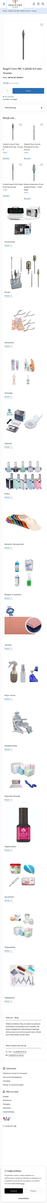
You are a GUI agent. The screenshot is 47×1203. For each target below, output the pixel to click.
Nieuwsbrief (7, 1108)
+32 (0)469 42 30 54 (19, 1052)
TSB (15, 1126)
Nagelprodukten (10, 846)
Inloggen (6, 1096)
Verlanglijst (6, 1104)
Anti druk (8, 645)
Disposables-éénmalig (12, 796)
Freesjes (7, 292)
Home (5, 11)
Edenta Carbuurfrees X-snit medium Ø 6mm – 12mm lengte (33, 187)
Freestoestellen (10, 242)
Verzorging (8, 393)
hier (23, 1183)
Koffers (7, 494)
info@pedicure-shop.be (16, 1055)
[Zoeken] (43, 4)
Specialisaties (9, 897)
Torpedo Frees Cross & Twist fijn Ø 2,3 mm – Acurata (32, 147)
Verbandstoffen (10, 947)
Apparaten (8, 443)
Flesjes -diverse (10, 695)
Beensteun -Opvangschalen (14, 544)
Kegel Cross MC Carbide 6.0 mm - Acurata (23, 11)
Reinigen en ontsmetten (13, 594)
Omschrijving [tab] (10, 108)
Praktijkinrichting (11, 746)
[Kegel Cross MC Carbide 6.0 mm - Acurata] (23, 62)
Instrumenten (9, 342)
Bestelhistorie (7, 1100)
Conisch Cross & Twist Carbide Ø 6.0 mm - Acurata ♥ (13, 147)
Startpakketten (10, 998)
